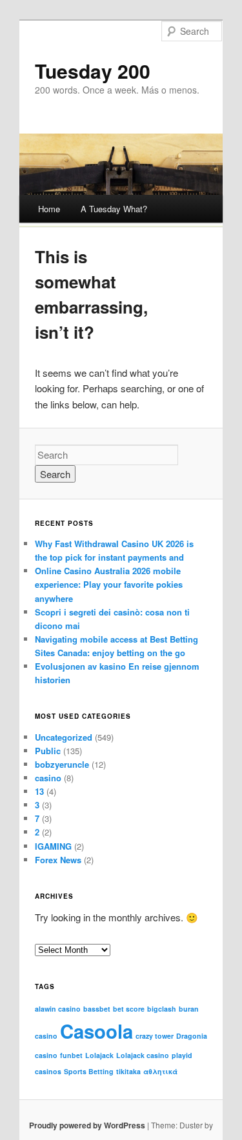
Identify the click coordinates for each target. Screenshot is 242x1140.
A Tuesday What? (114, 209)
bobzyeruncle (62, 764)
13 (39, 791)
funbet (71, 1055)
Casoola (96, 1031)
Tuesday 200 (92, 71)
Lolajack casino (142, 1055)
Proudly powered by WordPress (87, 1125)
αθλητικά (160, 1071)
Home (49, 209)
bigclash (161, 1009)
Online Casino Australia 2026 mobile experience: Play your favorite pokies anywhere (109, 584)
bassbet (96, 1009)
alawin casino (58, 1009)
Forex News (58, 860)
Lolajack (99, 1055)
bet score (129, 1009)
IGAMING (53, 846)
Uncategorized (63, 737)
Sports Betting (89, 1071)
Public (48, 751)
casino (48, 778)
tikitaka (128, 1071)
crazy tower (155, 1036)
